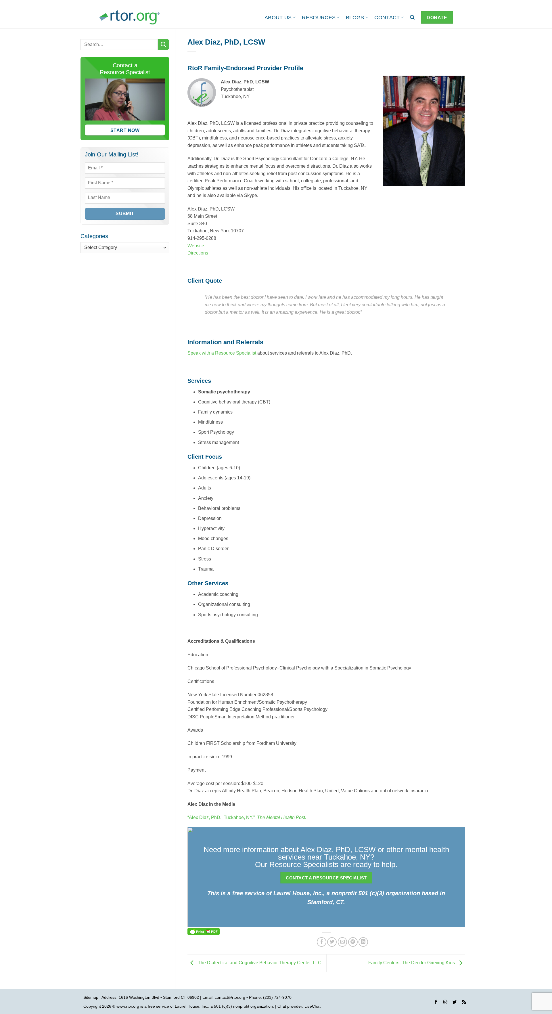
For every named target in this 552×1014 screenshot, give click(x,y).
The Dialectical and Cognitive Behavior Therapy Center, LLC (259, 962)
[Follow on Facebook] (436, 1002)
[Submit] (163, 44)
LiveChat (312, 1006)
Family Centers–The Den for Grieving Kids (412, 962)
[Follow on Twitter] (454, 1002)
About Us (278, 17)
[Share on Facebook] (321, 942)
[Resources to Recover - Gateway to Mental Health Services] (129, 17)
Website (195, 245)
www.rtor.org (127, 1006)
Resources (319, 17)
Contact (387, 17)
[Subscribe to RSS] (464, 1002)
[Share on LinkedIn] (363, 942)
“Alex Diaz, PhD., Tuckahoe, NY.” (246, 817)
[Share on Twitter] (332, 942)
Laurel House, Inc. (191, 1006)
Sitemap (90, 997)
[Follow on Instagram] (445, 1002)
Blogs (355, 17)
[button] (412, 17)
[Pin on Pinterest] (353, 942)
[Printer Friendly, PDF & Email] (203, 931)
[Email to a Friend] (342, 942)
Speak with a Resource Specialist (221, 353)
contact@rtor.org (230, 997)
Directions (197, 252)
